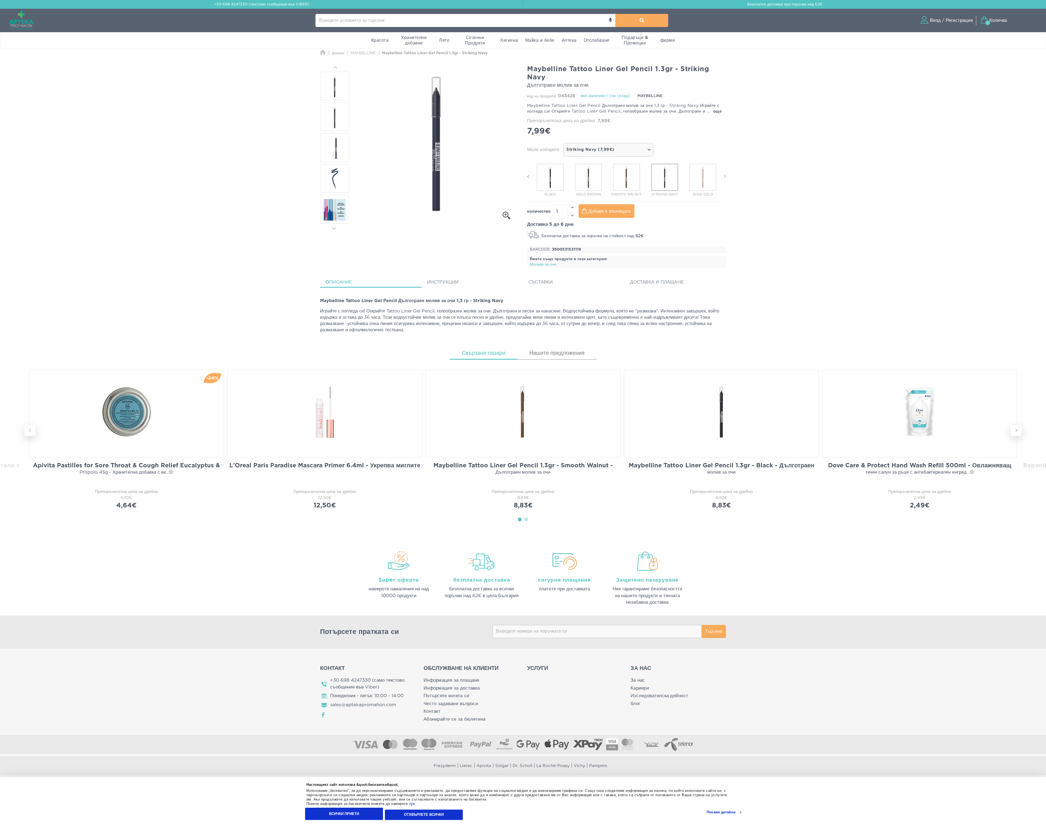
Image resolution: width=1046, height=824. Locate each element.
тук (412, 804)
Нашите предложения (557, 353)
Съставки (540, 282)
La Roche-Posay (553, 766)
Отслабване (597, 40)
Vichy (579, 766)
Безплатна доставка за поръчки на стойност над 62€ (592, 236)
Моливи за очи (543, 264)
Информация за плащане (451, 680)
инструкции (443, 282)
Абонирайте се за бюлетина (455, 719)
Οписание (339, 282)
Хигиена (509, 40)
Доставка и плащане (657, 282)
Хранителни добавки (414, 40)
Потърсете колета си (446, 695)
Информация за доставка (452, 688)
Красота (380, 40)
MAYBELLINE (649, 96)
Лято (444, 40)
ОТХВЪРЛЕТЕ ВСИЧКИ (424, 815)
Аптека (569, 40)
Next (334, 227)
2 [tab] (526, 519)
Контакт (432, 711)
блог (635, 703)
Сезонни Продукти (475, 40)
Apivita (483, 766)
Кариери (640, 688)
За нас (638, 680)
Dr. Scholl (522, 766)
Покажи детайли (721, 812)
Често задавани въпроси (451, 703)
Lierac (466, 766)
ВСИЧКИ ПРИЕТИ (344, 814)
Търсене (713, 631)
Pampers (598, 766)
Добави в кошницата (609, 211)
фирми (667, 40)
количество (539, 211)
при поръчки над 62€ (784, 4)
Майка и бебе (540, 40)
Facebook (323, 715)
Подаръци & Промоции (635, 40)
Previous (334, 67)
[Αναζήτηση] (641, 20)
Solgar (502, 766)
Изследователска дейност (659, 695)
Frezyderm (445, 766)
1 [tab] (519, 519)
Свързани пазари (483, 353)
